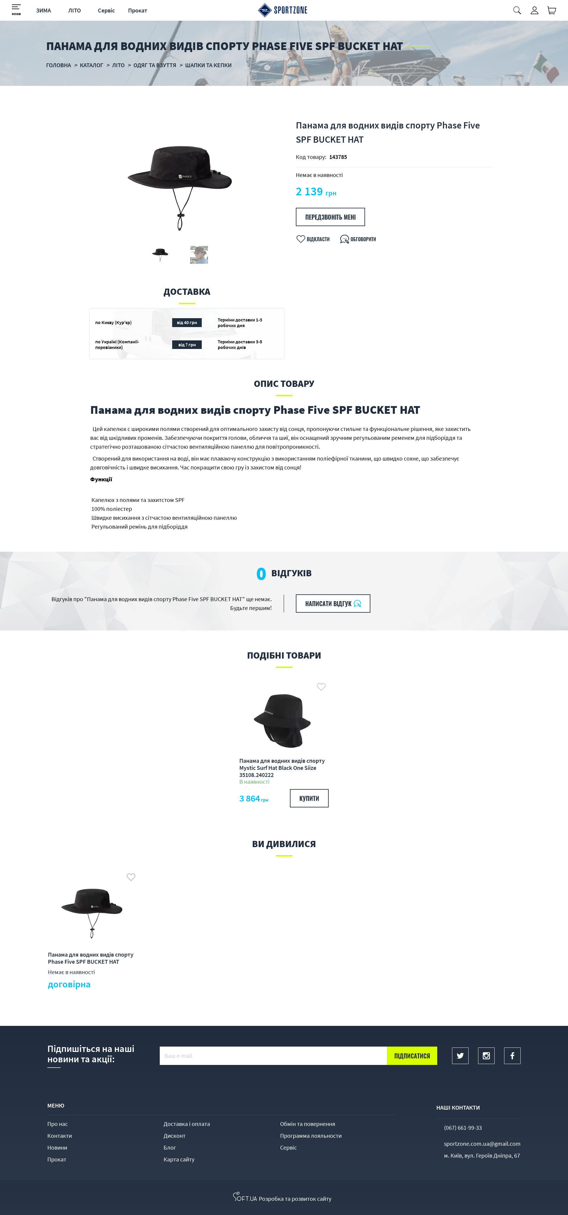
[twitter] (460, 1055)
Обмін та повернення (307, 1123)
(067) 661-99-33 (463, 1127)
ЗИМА (43, 10)
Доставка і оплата (187, 1123)
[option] (179, 186)
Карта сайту (179, 1159)
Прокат (137, 10)
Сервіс (106, 10)
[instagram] (486, 1055)
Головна (58, 65)
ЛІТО (74, 10)
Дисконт (174, 1135)
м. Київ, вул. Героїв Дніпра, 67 (482, 1155)
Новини (57, 1147)
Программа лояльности (311, 1135)
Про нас (57, 1123)
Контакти (59, 1135)
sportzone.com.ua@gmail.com (482, 1143)
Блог (170, 1147)
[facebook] (512, 1055)
